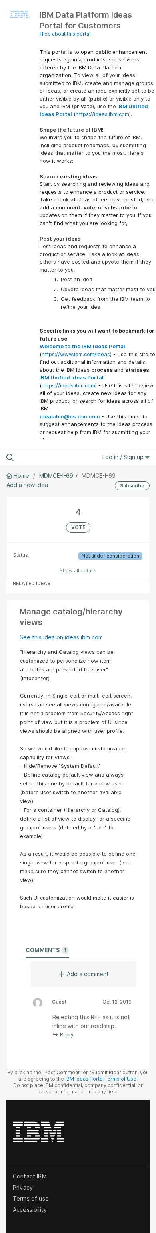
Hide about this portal (65, 34)
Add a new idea (27, 484)
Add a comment (88, 974)
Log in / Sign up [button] (123, 457)
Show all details (78, 571)
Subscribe (132, 486)
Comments (46, 950)
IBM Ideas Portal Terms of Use (100, 1079)
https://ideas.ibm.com (102, 114)
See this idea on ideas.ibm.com (61, 637)
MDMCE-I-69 (56, 475)
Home (21, 475)
